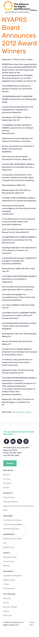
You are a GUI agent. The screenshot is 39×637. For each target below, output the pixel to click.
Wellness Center (9, 580)
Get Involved (9, 594)
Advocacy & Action (10, 502)
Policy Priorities (9, 497)
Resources (8, 571)
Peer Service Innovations (12, 520)
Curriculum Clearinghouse (12, 576)
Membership (8, 534)
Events (6, 553)
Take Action (7, 616)
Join (4, 543)
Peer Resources (9, 589)
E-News (6, 584)
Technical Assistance (11, 529)
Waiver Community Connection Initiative (18, 506)
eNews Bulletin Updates (22, 412)
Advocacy (8, 493)
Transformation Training (12, 524)
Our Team (6, 479)
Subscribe (7, 598)
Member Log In (8, 547)
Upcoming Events (10, 557)
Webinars (6, 566)
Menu (34, 10)
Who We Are (8, 470)
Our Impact (7, 483)
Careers (6, 611)
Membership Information (12, 539)
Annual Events (8, 561)
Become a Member (10, 607)
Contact (6, 488)
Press (5, 510)
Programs (8, 516)
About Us (6, 475)
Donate (6, 603)
